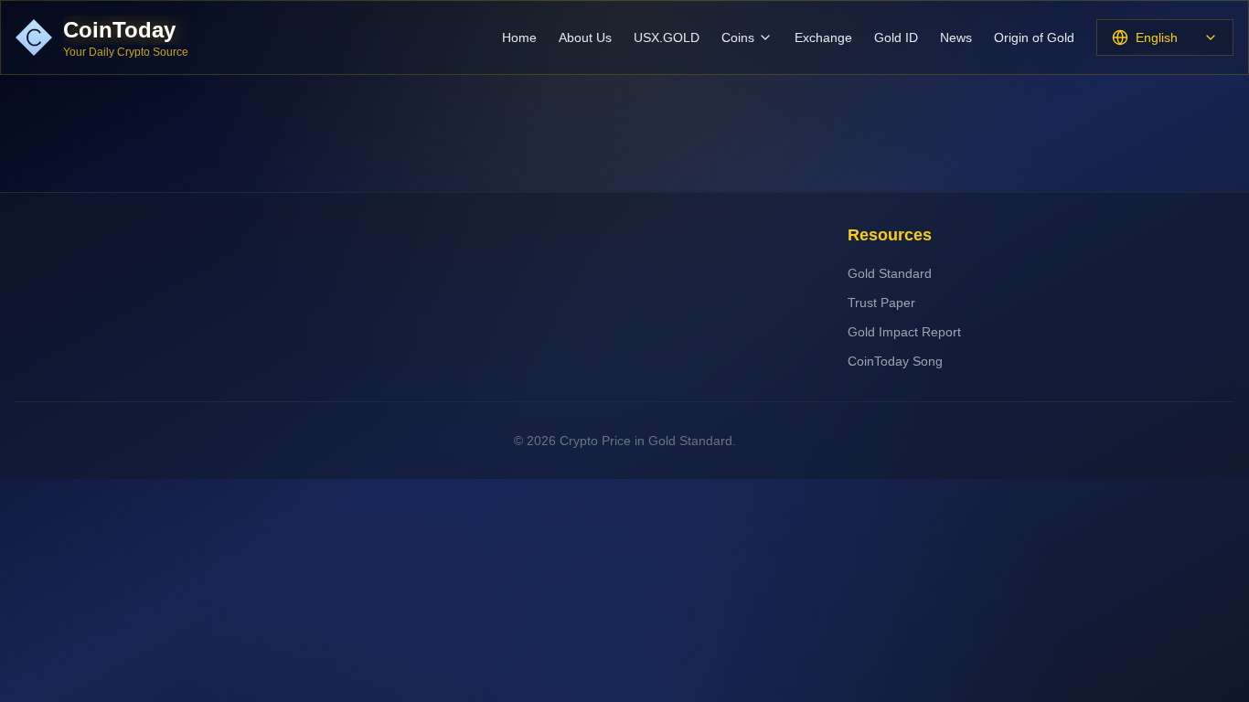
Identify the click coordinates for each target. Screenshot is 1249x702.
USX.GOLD (666, 37)
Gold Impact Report (904, 331)
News (956, 37)
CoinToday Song (895, 361)
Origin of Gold (1034, 37)
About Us (585, 37)
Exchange (823, 37)
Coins (737, 37)
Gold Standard (890, 273)
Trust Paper (881, 302)
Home (519, 37)
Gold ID (896, 37)
